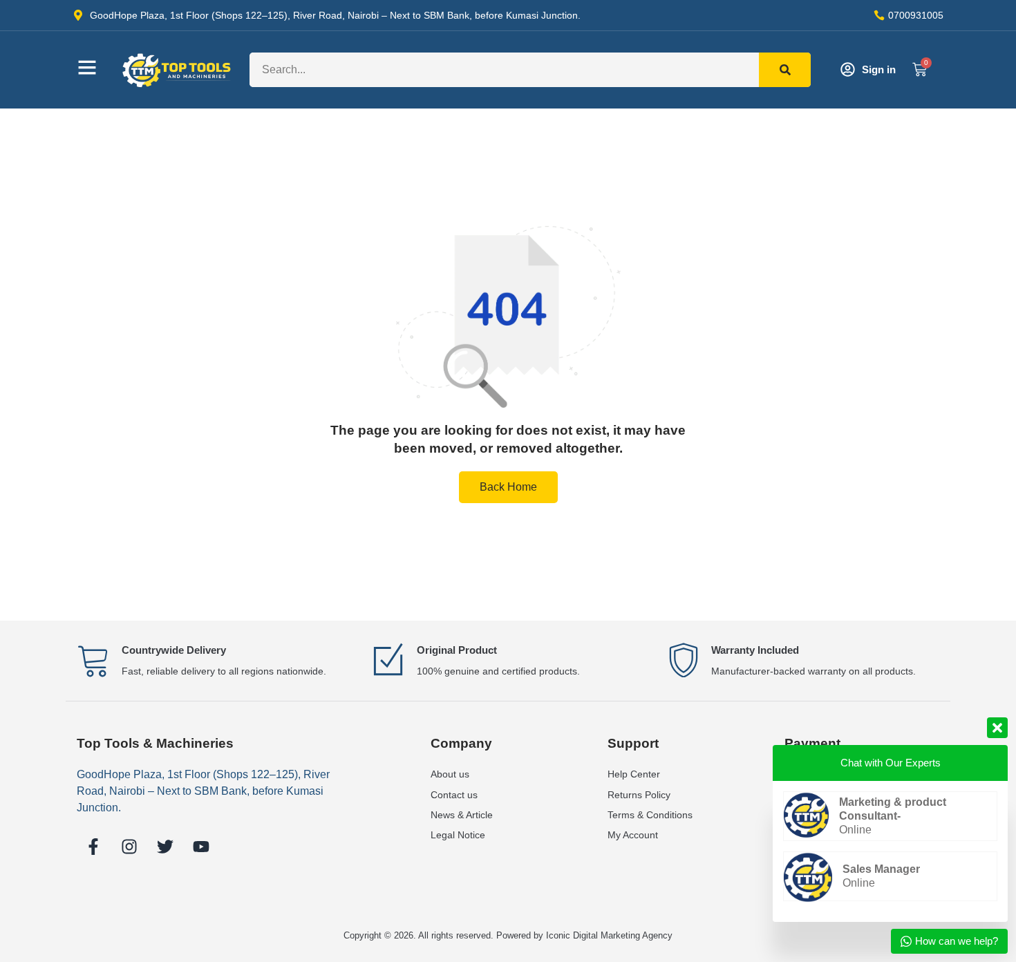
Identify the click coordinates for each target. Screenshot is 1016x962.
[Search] (785, 70)
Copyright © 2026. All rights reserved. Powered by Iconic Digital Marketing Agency (508, 935)
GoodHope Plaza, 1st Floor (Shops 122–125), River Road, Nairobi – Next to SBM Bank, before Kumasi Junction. (203, 790)
